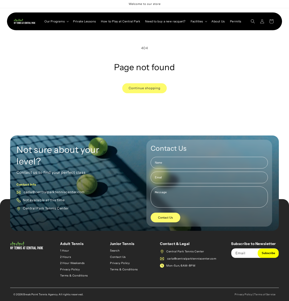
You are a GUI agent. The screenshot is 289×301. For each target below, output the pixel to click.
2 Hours (65, 257)
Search (115, 250)
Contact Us (165, 217)
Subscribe (268, 253)
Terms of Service (265, 294)
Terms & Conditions (74, 275)
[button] (56, 21)
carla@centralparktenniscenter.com (53, 192)
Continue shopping (144, 88)
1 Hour (64, 250)
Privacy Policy (70, 269)
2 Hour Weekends (72, 263)
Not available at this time (44, 200)
